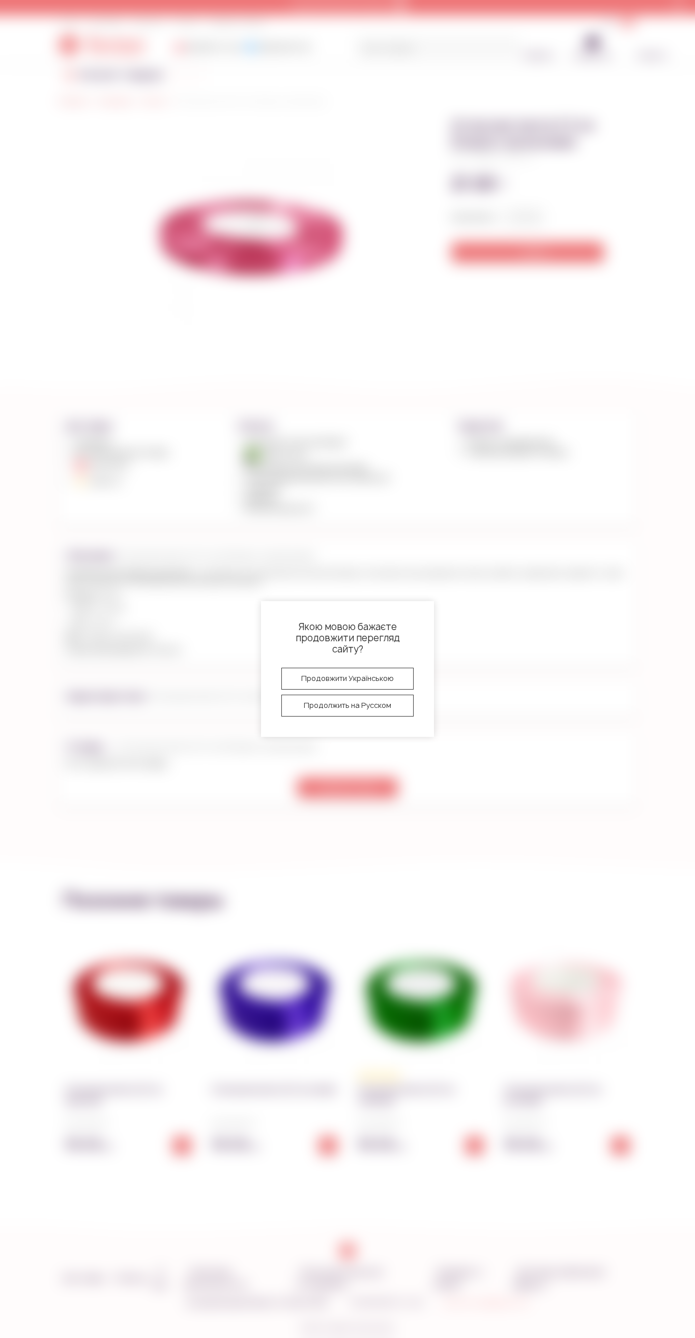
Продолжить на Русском (347, 705)
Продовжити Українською (347, 678)
